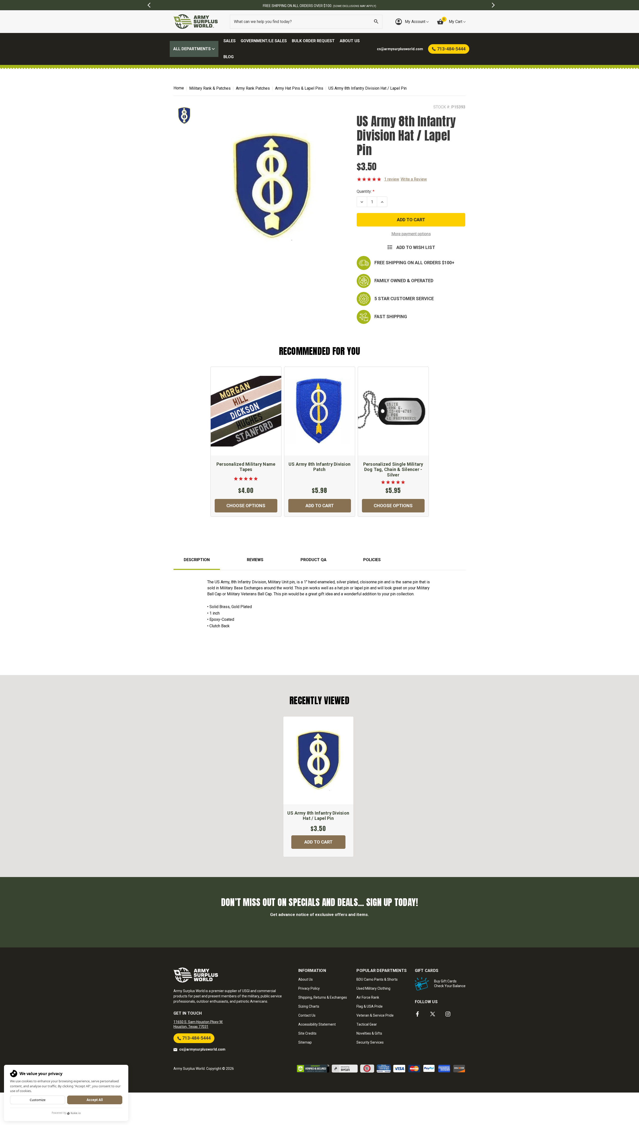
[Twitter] (432, 1014)
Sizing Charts (308, 1006)
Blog (228, 56)
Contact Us (307, 1015)
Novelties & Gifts (369, 1033)
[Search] (376, 21)
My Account (415, 21)
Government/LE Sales (264, 40)
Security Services (370, 1042)
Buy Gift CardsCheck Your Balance (450, 983)
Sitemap (305, 1042)
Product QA (313, 559)
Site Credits (307, 1033)
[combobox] (306, 22)
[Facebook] (417, 1014)
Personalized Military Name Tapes (246, 466)
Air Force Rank (367, 997)
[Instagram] (448, 1014)
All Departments (192, 48)
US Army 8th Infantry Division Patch (319, 466)
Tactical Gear (366, 1024)
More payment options (411, 233)
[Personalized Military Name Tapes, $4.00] (246, 411)
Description (197, 559)
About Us (350, 40)
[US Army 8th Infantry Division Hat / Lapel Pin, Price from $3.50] (318, 760)
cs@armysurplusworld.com (202, 1049)
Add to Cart (320, 505)
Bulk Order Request (313, 40)
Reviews (255, 559)
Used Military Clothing (373, 988)
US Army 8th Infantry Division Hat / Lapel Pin (318, 815)
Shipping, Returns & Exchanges (322, 997)
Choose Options (245, 505)
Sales (229, 40)
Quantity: (364, 191)
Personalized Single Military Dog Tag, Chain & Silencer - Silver (393, 469)
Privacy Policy (309, 988)
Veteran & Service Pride (375, 1015)
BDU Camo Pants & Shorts (377, 979)
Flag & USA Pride (369, 1006)
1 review (391, 179)
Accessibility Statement (317, 1024)
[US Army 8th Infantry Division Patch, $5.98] (319, 411)
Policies (372, 559)
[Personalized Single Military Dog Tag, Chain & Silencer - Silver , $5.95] (393, 411)
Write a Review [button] (414, 179)
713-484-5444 (196, 1038)
